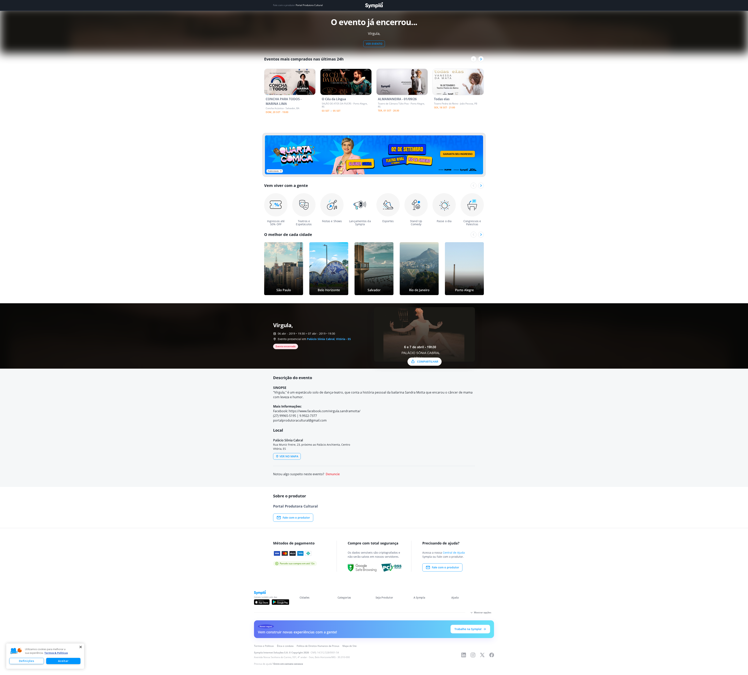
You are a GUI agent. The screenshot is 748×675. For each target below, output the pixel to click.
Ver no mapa (289, 456)
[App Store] (262, 602)
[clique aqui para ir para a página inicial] (374, 5)
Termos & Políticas (56, 653)
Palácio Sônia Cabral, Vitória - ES (329, 339)
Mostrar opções (482, 612)
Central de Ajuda (454, 552)
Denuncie (333, 474)
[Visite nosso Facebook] (491, 655)
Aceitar (63, 661)
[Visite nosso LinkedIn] (463, 655)
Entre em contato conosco (288, 663)
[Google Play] (280, 602)
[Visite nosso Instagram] (473, 655)
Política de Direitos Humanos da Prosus (318, 646)
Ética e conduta (285, 646)
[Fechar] (80, 647)
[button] (16, 651)
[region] (45, 656)
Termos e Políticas (264, 646)
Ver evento (374, 44)
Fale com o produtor (296, 517)
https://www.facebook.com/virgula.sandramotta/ (324, 411)
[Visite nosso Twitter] (482, 655)
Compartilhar (427, 361)
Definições (26, 661)
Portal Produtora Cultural (309, 5)
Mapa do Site (349, 646)
